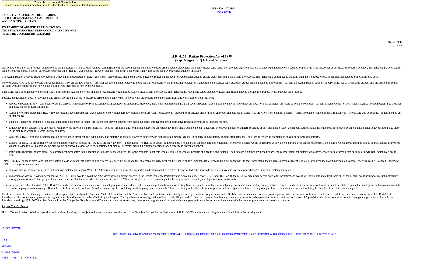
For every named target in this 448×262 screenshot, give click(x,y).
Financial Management (220, 233)
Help (4, 239)
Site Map (6, 245)
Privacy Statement (11, 227)
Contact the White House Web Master (314, 233)
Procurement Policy (245, 233)
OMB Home (224, 11)
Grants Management (196, 233)
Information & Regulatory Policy (275, 233)
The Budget (119, 233)
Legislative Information (139, 233)
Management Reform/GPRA (168, 233)
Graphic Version (10, 251)
